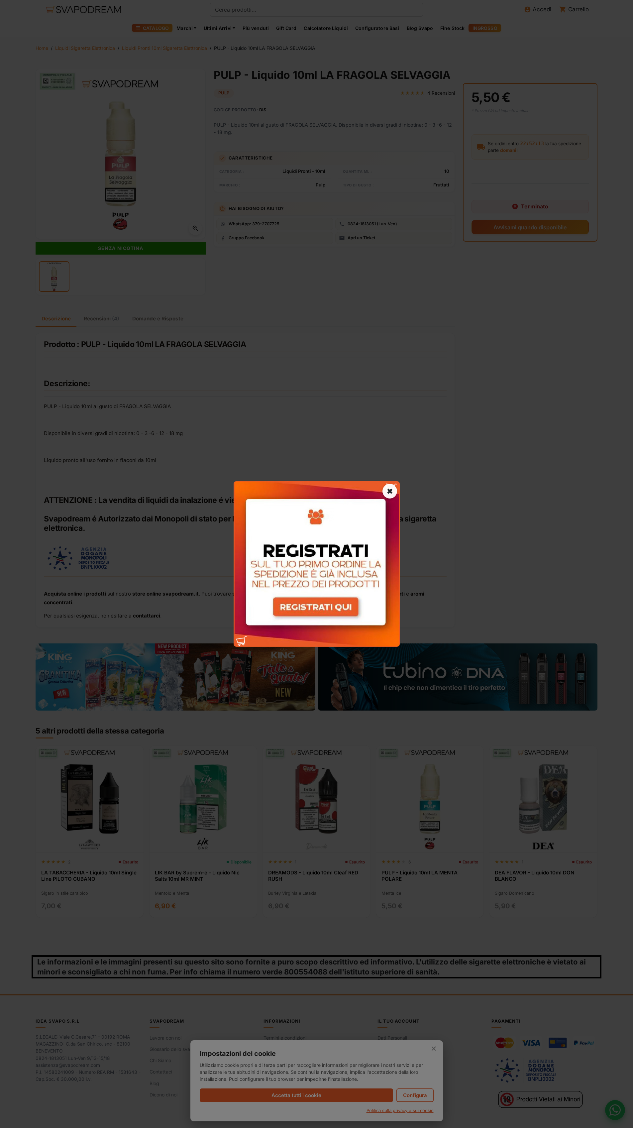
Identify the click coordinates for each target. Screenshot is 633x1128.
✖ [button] (390, 491)
